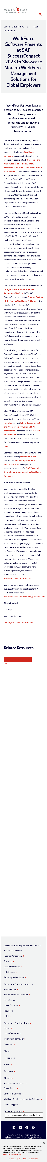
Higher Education (11, 1005)
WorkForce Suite (28, 456)
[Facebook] (27, 1127)
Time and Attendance (13, 950)
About (7, 1064)
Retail (6, 1016)
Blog (6, 1051)
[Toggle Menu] (39, 7)
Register (8, 423)
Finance (7, 1028)
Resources (9, 1058)
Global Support (10, 1088)
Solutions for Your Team (16, 1023)
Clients (8, 1078)
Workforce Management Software (22, 945)
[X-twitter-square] (20, 1127)
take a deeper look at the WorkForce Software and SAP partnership (22, 427)
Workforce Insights (16, 26)
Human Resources (11, 1033)
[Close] (44, 1143)
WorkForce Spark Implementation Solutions (22, 1099)
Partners (8, 1071)
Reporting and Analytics (14, 977)
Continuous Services (12, 1094)
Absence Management (13, 956)
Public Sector (9, 1000)
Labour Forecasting (12, 966)
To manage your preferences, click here (23, 1115)
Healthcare (8, 1011)
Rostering (8, 961)
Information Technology (14, 1039)
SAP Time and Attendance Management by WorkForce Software (22, 472)
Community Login (13, 1111)
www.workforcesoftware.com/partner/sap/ (24, 596)
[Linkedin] (14, 1127)
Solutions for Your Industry (18, 984)
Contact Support (11, 1104)
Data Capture (9, 972)
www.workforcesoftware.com (17, 578)
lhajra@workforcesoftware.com (18, 622)
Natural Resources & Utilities (16, 994)
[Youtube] (33, 1127)
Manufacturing (10, 989)
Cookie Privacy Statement (13, 1154)
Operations (8, 1044)
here (6, 446)
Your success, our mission (14, 1083)
